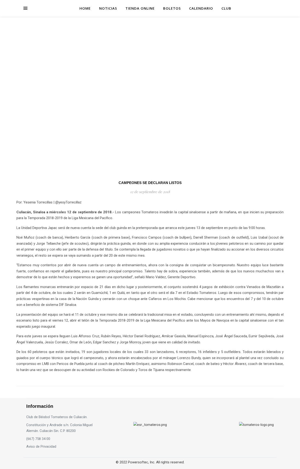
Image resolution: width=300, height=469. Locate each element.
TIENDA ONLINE (140, 8)
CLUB (226, 8)
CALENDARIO (201, 8)
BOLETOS (172, 8)
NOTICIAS (108, 8)
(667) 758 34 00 (38, 439)
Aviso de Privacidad (41, 446)
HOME (85, 8)
